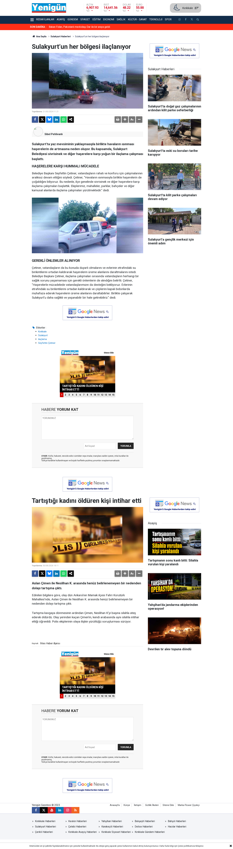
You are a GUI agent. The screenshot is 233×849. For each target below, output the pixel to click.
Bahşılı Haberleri (177, 821)
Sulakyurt (43, 335)
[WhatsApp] (63, 119)
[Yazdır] (118, 119)
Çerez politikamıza (186, 846)
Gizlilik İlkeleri (152, 805)
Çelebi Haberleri (77, 826)
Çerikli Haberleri (44, 831)
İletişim (137, 805)
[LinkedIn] (56, 119)
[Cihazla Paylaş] (71, 119)
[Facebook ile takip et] (186, 19)
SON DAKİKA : (38, 26)
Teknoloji (155, 19)
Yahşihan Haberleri (111, 821)
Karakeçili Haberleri (112, 826)
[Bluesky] (49, 119)
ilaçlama (42, 339)
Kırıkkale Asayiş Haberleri (82, 831)
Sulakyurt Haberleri (61, 36)
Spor (168, 19)
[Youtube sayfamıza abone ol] (52, 810)
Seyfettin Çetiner (46, 343)
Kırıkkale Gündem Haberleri (150, 831)
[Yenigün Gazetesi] (49, 7)
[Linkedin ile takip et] (60, 810)
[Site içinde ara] (198, 19)
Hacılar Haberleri (177, 826)
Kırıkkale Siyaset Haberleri (116, 831)
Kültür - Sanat (137, 19)
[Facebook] (35, 119)
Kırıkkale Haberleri (45, 821)
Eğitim (96, 19)
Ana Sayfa (41, 36)
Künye (127, 805)
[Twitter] (42, 119)
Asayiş (61, 19)
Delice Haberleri (144, 826)
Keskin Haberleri (77, 821)
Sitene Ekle (168, 805)
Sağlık (121, 19)
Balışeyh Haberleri (145, 821)
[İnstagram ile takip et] (180, 19)
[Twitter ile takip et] (192, 19)
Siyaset (85, 19)
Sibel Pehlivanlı (54, 134)
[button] (125, 119)
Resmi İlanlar (45, 19)
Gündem (73, 19)
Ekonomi (108, 19)
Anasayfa (115, 805)
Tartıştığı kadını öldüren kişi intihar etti (70, 26)
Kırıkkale (42, 331)
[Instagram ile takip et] (67, 810)
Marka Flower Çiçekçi (189, 805)
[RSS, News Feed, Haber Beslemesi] (75, 810)
